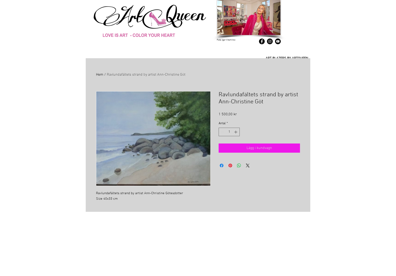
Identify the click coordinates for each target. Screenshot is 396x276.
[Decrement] (222, 132)
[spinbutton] (229, 132)
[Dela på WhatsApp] (239, 165)
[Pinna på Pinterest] (230, 165)
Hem (99, 74)
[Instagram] (270, 41)
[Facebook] (262, 41)
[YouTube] (278, 41)
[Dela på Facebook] (221, 165)
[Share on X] (247, 165)
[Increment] (236, 132)
